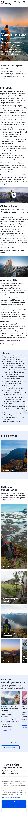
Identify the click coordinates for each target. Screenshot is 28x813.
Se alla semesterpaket (9, 677)
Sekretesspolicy (6, 763)
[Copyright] (22, 199)
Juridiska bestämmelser (8, 760)
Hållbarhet (4, 757)
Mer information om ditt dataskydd (11, 797)
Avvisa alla (14, 806)
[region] (14, 795)
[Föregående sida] (7, 604)
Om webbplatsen (6, 754)
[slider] (1, 200)
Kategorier (18, 589)
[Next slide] (3, 554)
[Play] (14, 195)
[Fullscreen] (25, 199)
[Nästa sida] (21, 604)
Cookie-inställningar (14, 810)
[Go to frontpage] (6, 3)
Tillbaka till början (7, 746)
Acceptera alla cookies (14, 802)
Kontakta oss (5, 771)
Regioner (5, 589)
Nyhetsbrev (4, 774)
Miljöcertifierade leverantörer (19, 596)
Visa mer (6, 361)
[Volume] (19, 199)
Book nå (4, 660)
